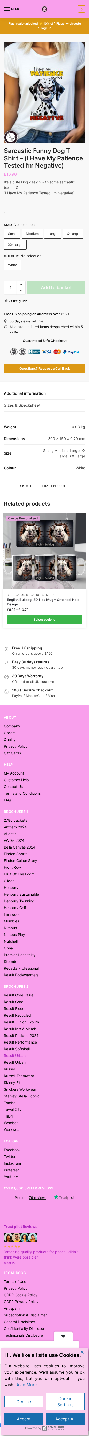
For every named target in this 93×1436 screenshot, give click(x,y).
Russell (10, 1069)
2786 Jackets (15, 820)
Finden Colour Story (20, 860)
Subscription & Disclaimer (25, 1315)
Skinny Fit (12, 1082)
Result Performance (20, 1042)
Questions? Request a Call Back (44, 368)
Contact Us (13, 786)
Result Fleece (15, 1008)
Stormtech (12, 961)
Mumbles (11, 921)
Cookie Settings (65, 1401)
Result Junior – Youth (21, 1022)
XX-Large (15, 245)
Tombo (10, 1102)
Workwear (12, 1129)
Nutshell (11, 941)
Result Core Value (18, 995)
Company (12, 726)
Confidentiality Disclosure (25, 1328)
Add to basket (56, 287)
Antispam (12, 1308)
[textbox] (44, 203)
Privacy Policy (16, 746)
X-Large (73, 234)
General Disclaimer (19, 1322)
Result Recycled (17, 1015)
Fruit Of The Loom (19, 874)
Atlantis (10, 833)
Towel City (12, 1109)
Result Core (13, 1002)
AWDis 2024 (14, 840)
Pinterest (11, 1170)
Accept (24, 1419)
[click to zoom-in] (44, 92)
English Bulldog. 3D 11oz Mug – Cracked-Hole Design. (43, 602)
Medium (32, 234)
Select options (44, 619)
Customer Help (16, 780)
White (12, 265)
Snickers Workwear (20, 1089)
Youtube (11, 1176)
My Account (14, 773)
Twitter (10, 1156)
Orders (10, 733)
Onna (8, 948)
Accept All (65, 1419)
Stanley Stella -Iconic (22, 1096)
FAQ (7, 800)
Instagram (12, 1163)
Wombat (11, 1123)
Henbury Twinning (19, 901)
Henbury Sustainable (21, 894)
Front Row (12, 867)
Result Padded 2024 (21, 1035)
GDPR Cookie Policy (20, 1295)
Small (12, 234)
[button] (81, 9)
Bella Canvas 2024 (19, 847)
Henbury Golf (15, 907)
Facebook (12, 1150)
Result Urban (15, 1062)
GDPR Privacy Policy (21, 1301)
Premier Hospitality (20, 955)
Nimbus (10, 928)
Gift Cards (12, 753)
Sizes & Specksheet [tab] (22, 405)
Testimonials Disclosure (23, 1335)
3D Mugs (27, 594)
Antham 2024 (15, 827)
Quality (10, 739)
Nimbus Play (14, 934)
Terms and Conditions (22, 793)
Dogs (40, 594)
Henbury (11, 887)
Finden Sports (15, 854)
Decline (24, 1401)
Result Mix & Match (20, 1028)
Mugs (50, 594)
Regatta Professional (21, 968)
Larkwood (12, 914)
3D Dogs (13, 594)
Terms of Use (15, 1281)
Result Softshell (17, 1049)
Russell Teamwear (19, 1076)
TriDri (8, 1116)
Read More (26, 1384)
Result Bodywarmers (21, 975)
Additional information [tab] (25, 393)
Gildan (9, 881)
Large (52, 234)
